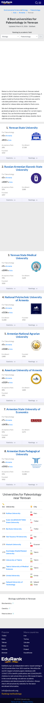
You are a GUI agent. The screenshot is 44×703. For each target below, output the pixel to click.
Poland (26, 649)
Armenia (22, 13)
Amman (4, 653)
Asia (14, 13)
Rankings (31, 158)
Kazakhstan (28, 653)
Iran (25, 636)
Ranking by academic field (22, 32)
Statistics (9, 158)
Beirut (4, 646)
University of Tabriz (14, 560)
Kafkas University (13, 513)
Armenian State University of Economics (22, 411)
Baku (3, 639)
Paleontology (35, 10)
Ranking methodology (12, 693)
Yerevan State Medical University (22, 257)
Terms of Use (16, 702)
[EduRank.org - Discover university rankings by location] (7, 2)
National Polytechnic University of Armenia (22, 299)
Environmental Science (12, 10)
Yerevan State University (22, 127)
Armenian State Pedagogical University (22, 453)
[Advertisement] (22, 66)
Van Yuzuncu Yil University (16, 537)
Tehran (4, 642)
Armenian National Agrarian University (22, 335)
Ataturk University (13, 544)
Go (41, 36)
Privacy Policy (28, 702)
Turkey (26, 639)
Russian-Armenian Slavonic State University (22, 168)
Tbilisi (4, 636)
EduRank (32, 26)
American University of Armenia (22, 370)
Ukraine (26, 642)
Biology (25, 10)
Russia (26, 646)
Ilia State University (14, 529)
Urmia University (13, 575)
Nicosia (4, 649)
